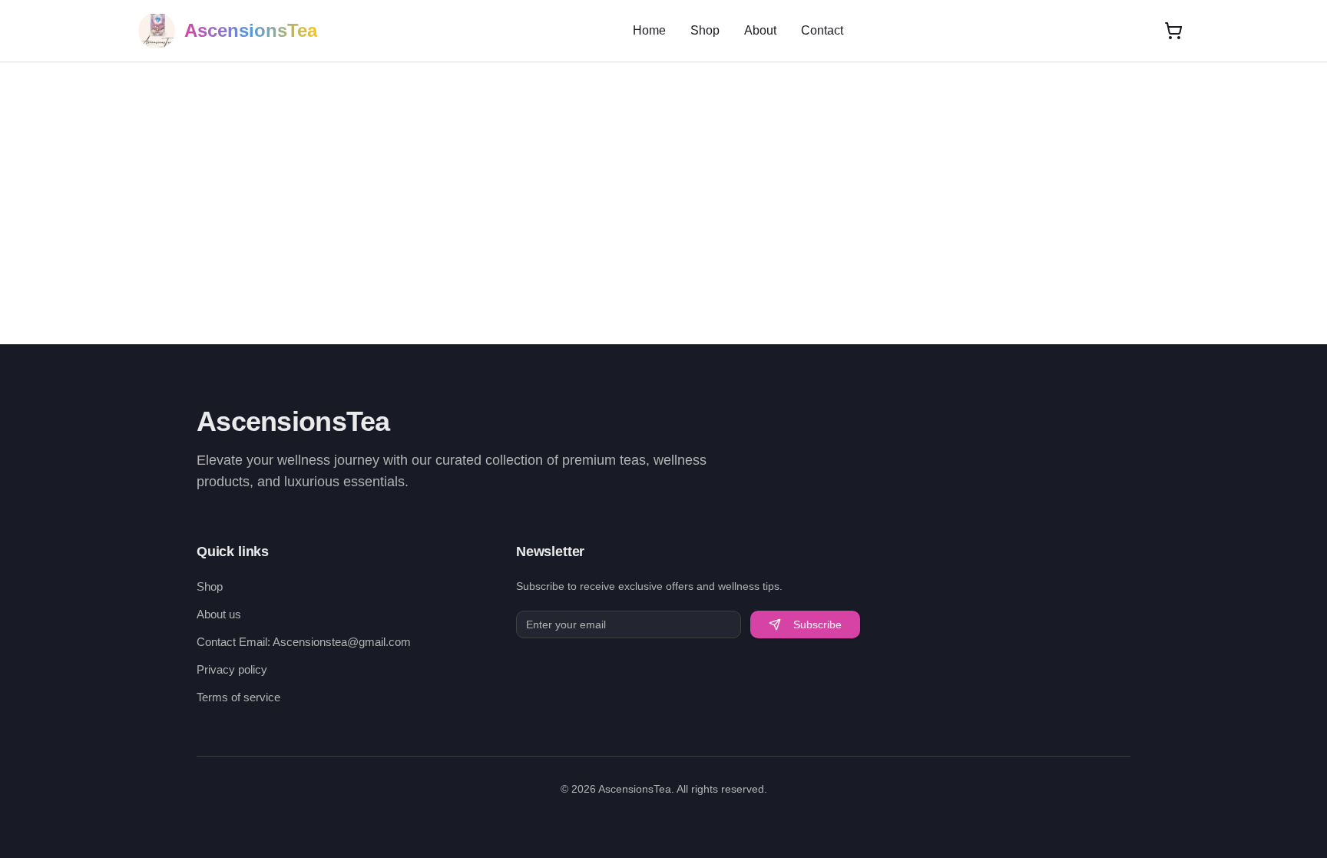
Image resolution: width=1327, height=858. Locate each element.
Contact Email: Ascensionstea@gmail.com (304, 641)
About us (219, 614)
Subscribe (817, 624)
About (760, 30)
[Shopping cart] (1173, 30)
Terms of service (238, 697)
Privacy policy (232, 669)
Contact (822, 30)
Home (649, 30)
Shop (705, 30)
